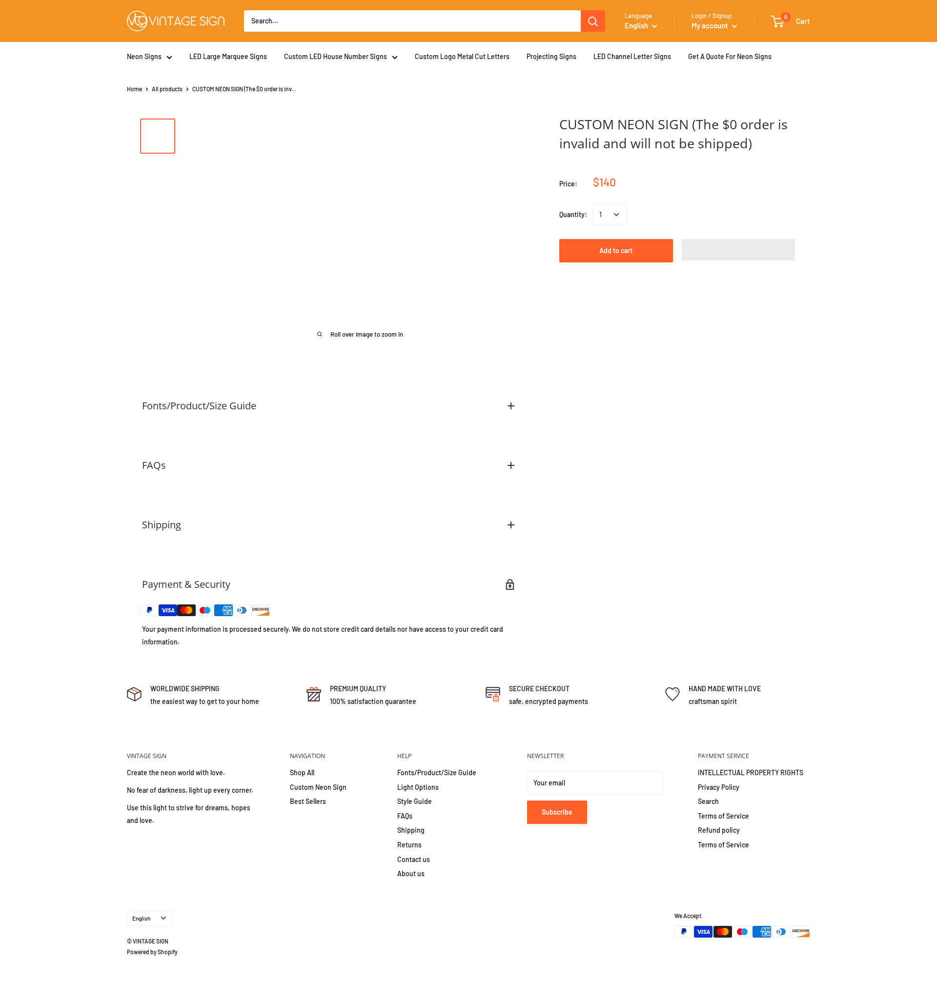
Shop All (302, 772)
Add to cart (615, 250)
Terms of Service (723, 816)
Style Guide (414, 801)
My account (711, 25)
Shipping (411, 830)
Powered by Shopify (152, 951)
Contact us (413, 859)
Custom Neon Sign (318, 787)
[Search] (593, 21)
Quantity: (573, 214)
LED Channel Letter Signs (632, 56)
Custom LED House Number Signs (335, 56)
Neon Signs (144, 56)
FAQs (404, 816)
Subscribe (557, 812)
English (141, 918)
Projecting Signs (551, 56)
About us (411, 873)
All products (167, 88)
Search (708, 801)
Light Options (418, 787)
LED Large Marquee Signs (228, 56)
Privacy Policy (718, 787)
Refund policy (719, 830)
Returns (409, 845)
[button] (738, 250)
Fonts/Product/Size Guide (436, 772)
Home (134, 88)
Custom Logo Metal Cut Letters (462, 56)
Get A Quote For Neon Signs (730, 56)
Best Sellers (308, 801)
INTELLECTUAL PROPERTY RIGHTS (750, 772)
